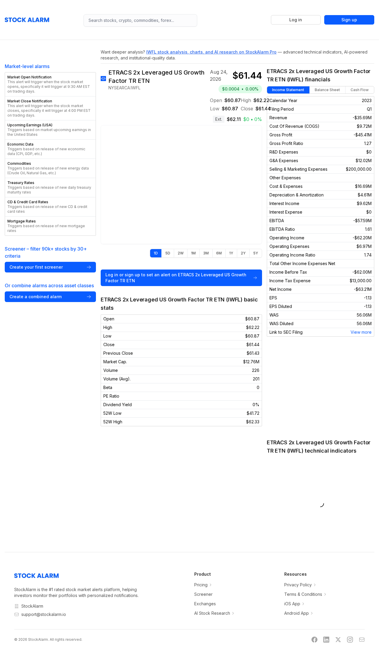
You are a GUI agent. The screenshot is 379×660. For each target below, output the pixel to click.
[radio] (155, 253)
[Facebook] (314, 640)
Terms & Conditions (303, 594)
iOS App (292, 603)
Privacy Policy (298, 584)
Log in (295, 19)
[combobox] (140, 20)
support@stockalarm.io (43, 614)
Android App (296, 613)
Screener (203, 594)
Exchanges (205, 603)
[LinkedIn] (326, 640)
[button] (50, 84)
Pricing (201, 584)
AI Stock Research (212, 613)
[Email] (362, 640)
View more (361, 332)
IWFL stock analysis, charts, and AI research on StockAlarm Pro (211, 51)
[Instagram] (350, 640)
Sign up (349, 19)
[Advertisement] (320, 387)
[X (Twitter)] (338, 640)
